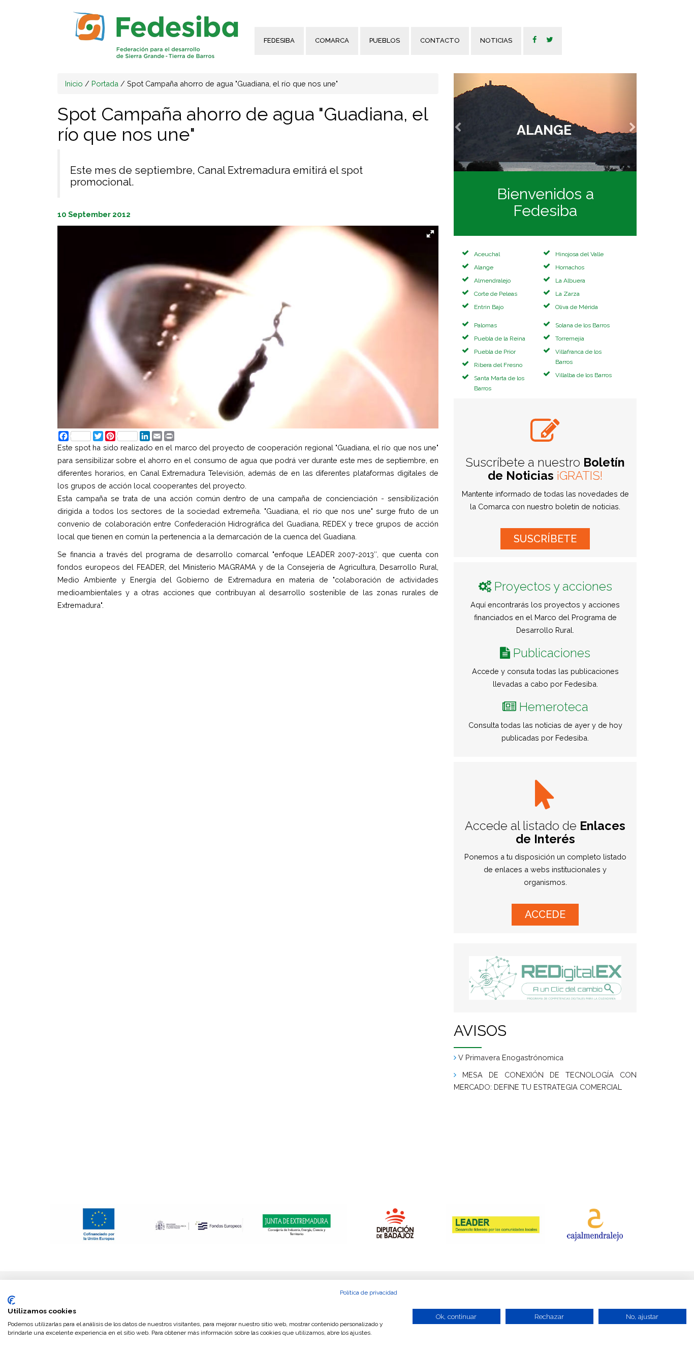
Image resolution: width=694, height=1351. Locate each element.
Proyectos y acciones (553, 586)
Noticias (496, 40)
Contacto (440, 40)
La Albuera (570, 280)
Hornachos (569, 267)
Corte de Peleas (495, 293)
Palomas (485, 325)
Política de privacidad (368, 1292)
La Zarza (567, 293)
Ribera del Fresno (498, 365)
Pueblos (384, 40)
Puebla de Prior (495, 351)
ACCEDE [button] (545, 914)
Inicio (74, 83)
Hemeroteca (553, 707)
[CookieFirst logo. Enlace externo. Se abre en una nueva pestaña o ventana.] (11, 1300)
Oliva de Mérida (576, 307)
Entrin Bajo (488, 307)
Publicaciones (551, 653)
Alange (483, 267)
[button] (467, 122)
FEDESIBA (279, 40)
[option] (99, 1224)
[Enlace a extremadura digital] (545, 978)
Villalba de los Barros (583, 375)
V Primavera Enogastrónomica (510, 1057)
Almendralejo (492, 280)
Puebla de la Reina (499, 338)
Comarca (332, 40)
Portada (104, 83)
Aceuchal (487, 254)
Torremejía (569, 338)
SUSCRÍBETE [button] (545, 539)
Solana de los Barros (582, 325)
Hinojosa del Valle (579, 254)
